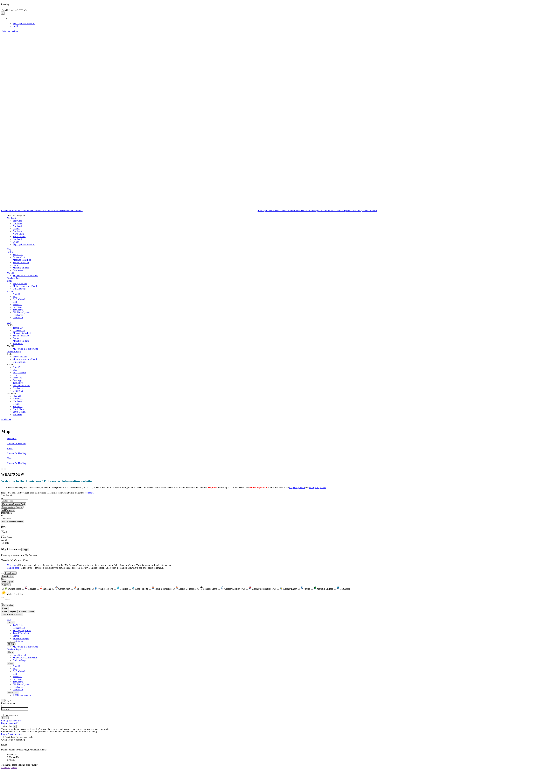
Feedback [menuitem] (17, 304)
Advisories (6, 419)
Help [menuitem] (15, 302)
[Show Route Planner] (2, 573)
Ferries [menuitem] (16, 265)
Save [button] (3, 767)
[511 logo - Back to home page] (18, 31)
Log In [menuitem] (16, 26)
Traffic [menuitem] (10, 252)
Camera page (13, 568)
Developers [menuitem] (13, 692)
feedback (89, 492)
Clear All (5, 585)
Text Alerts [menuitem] (18, 309)
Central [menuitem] (16, 228)
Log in (4, 734)
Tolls (6, 543)
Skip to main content (10, 16)
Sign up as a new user (11, 720)
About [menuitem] (10, 291)
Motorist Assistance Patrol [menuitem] (25, 286)
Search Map (10, 573)
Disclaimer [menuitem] (18, 315)
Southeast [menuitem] (17, 239)
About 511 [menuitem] (18, 294)
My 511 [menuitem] (10, 273)
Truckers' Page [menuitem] (14, 278)
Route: (4, 744)
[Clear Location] (2, 603)
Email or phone (8, 703)
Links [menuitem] (9, 281)
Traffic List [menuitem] (18, 254)
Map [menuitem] (9, 249)
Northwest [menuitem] (17, 223)
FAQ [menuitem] (15, 296)
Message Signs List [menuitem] (22, 260)
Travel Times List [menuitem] (21, 262)
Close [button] (3, 579)
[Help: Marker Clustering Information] (2, 597)
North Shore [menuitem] (18, 234)
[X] (170, 210)
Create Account (15, 734)
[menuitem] (286, 23)
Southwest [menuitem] (17, 231)
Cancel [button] (14, 767)
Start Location (7, 495)
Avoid (4, 540)
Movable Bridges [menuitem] (21, 267)
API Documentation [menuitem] (22, 695)
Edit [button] (8, 767)
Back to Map (7, 576)
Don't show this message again (19, 737)
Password (5, 709)
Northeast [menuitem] (17, 226)
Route (4, 608)
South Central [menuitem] (19, 236)
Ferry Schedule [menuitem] (20, 283)
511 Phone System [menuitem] (21, 312)
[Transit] (2, 530)
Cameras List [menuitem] (19, 257)
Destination (6, 513)
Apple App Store (297, 487)
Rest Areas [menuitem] (18, 270)
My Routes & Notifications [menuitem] (25, 275)
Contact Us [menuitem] (18, 317)
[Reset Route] (2, 535)
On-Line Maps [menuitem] (19, 288)
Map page (11, 565)
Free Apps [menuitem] (17, 307)
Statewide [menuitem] (17, 220)
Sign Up (24, 23)
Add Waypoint (8, 510)
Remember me (11, 715)
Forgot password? (9, 723)
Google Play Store (317, 487)
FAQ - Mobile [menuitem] (19, 299)
